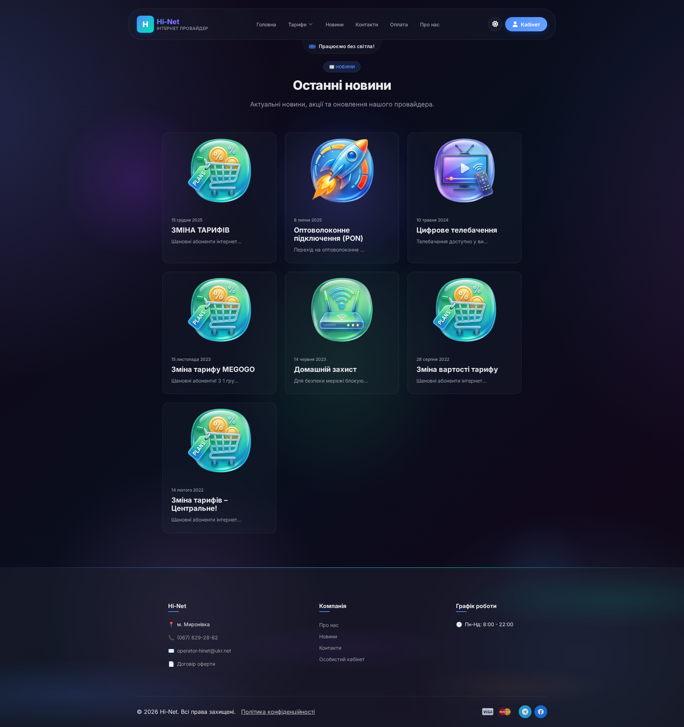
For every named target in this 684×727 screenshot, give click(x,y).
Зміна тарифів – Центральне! (199, 504)
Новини (334, 24)
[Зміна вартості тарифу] (464, 310)
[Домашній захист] (342, 310)
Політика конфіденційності (278, 711)
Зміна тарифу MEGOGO (213, 369)
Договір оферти (196, 664)
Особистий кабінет (342, 659)
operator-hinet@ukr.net (204, 651)
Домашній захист (325, 369)
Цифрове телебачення (456, 230)
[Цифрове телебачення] (464, 170)
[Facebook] (540, 711)
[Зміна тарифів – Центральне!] (219, 440)
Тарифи (297, 24)
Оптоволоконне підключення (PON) (328, 234)
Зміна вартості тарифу (457, 369)
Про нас (430, 24)
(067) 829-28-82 (197, 637)
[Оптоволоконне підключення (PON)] (342, 170)
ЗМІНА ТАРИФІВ (200, 230)
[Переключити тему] (495, 24)
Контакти (367, 24)
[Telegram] (525, 711)
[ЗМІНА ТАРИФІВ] (219, 170)
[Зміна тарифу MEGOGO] (219, 310)
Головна (266, 24)
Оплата (399, 24)
